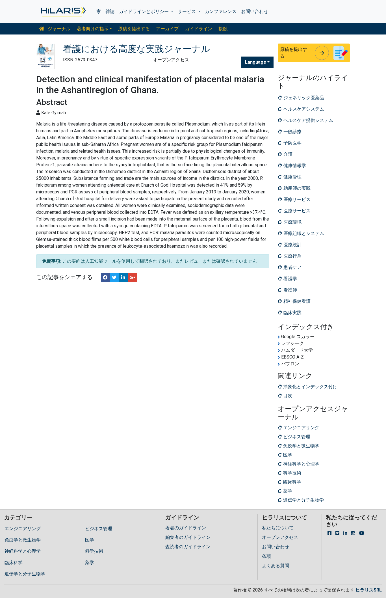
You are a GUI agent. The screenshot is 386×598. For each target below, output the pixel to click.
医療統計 (292, 244)
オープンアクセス (280, 537)
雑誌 (109, 11)
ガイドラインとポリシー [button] (144, 11)
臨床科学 (14, 562)
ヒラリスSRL (368, 590)
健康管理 (292, 177)
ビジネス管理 (98, 528)
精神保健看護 (296, 301)
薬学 (89, 562)
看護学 (289, 278)
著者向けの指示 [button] (93, 28)
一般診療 (292, 131)
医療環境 (292, 222)
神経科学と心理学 (23, 551)
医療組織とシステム (303, 233)
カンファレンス (221, 11)
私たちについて (278, 527)
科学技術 (94, 551)
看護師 (289, 290)
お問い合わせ (254, 11)
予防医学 (292, 143)
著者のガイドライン (185, 527)
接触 (222, 28)
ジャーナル (58, 28)
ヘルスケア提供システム (307, 120)
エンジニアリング (23, 528)
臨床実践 (292, 312)
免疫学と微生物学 (23, 540)
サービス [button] (187, 11)
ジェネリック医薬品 (303, 97)
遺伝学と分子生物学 (25, 574)
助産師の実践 (296, 188)
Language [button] (255, 62)
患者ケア (292, 267)
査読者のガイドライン (188, 546)
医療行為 (292, 256)
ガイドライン (198, 28)
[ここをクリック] (63, 12)
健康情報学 (294, 165)
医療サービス (296, 199)
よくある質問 (275, 565)
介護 (287, 154)
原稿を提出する (134, 28)
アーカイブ (167, 28)
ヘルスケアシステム (303, 109)
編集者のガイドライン (188, 537)
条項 (266, 556)
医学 (89, 540)
